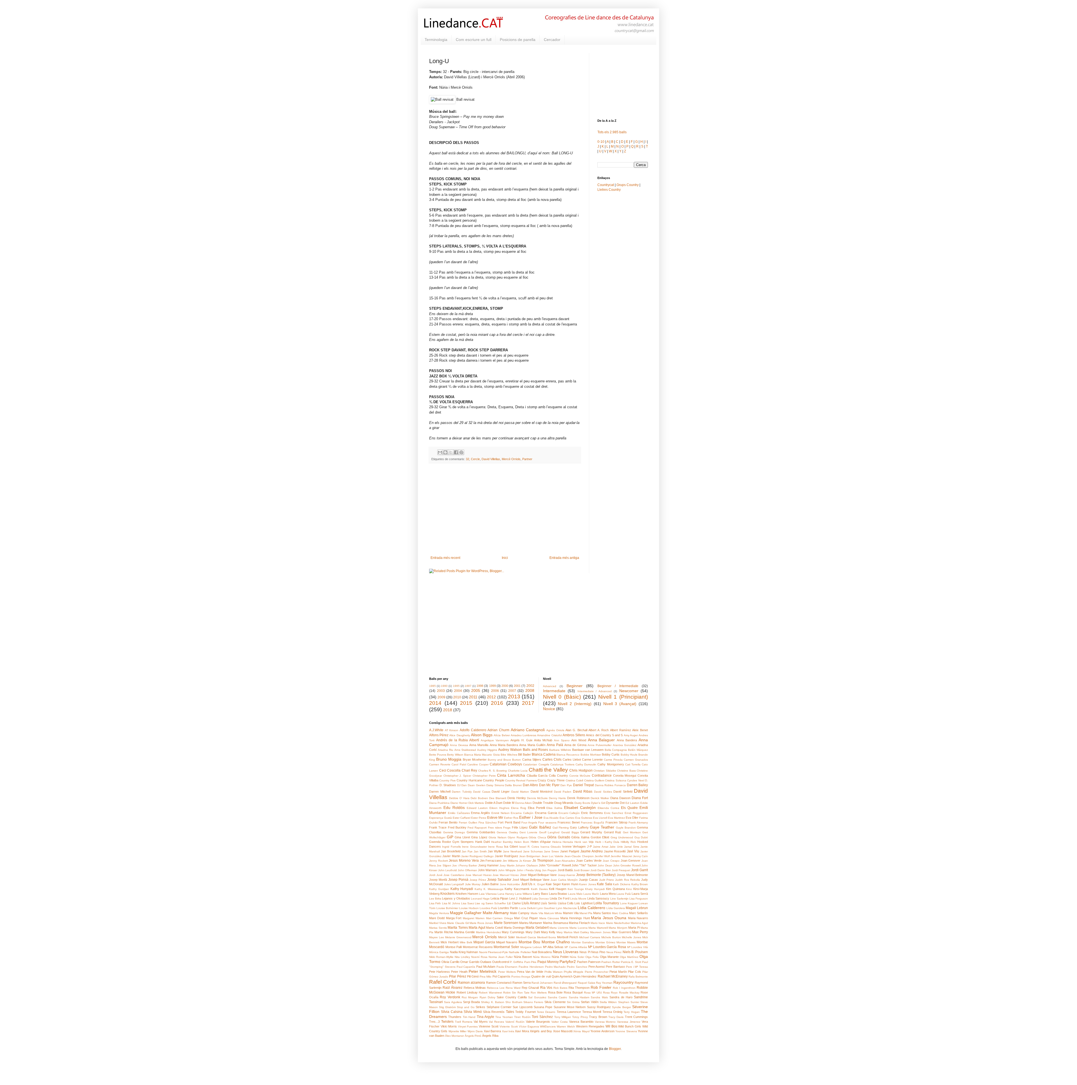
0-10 (600, 142)
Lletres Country (609, 190)
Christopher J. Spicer (457, 775)
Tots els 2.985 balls (612, 132)
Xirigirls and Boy (541, 1031)
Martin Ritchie (443, 932)
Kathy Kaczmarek (517, 889)
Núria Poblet (560, 956)
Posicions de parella (517, 39)
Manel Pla (585, 913)
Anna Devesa (459, 745)
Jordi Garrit (639, 870)
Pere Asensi (596, 966)
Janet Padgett (569, 851)
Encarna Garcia (546, 813)
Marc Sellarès (638, 913)
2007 (512, 691)
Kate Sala (604, 884)
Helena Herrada (562, 841)
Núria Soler (577, 956)
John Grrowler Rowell (627, 865)
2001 (517, 685)
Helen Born (521, 841)
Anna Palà (555, 745)
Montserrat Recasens (478, 947)
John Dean (605, 865)
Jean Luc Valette (553, 856)
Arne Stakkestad (465, 749)
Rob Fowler (601, 987)
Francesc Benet (569, 822)
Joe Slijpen (444, 865)
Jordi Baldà (565, 870)
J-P (589, 846)
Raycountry (623, 982)
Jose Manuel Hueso (478, 875)
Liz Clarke (514, 903)
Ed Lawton (632, 802)
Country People (493, 780)
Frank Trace (438, 827)
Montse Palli (453, 947)
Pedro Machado (555, 966)
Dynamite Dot (615, 802)
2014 (435, 703)
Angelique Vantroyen (495, 740)
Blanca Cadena (544, 754)
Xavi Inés (508, 1031)
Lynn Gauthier (546, 908)
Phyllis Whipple (573, 971)
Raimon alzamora (471, 983)
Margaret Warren (474, 918)
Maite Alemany (496, 912)
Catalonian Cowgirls (536, 764)
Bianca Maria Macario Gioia (482, 754)
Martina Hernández (488, 932)
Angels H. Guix (521, 740)
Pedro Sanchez (577, 966)
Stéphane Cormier (499, 1007)
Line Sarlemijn (619, 898)
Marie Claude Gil (457, 923)
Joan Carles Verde (589, 860)
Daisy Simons (495, 785)
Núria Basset (523, 956)
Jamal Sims (631, 846)
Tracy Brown (598, 1017)
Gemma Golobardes (481, 832)
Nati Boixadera (542, 952)
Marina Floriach (579, 923)
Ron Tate (523, 992)
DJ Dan (462, 785)
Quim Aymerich (562, 976)
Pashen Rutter (610, 962)
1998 (480, 685)
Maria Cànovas (549, 918)
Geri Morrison (632, 832)
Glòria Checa (537, 837)
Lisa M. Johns (451, 903)
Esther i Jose (530, 817)
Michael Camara (589, 937)
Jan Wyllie (495, 851)
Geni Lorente (528, 832)
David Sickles (603, 791)
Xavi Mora (522, 1031)
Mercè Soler (506, 937)
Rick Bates (560, 987)
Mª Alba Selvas (553, 947)
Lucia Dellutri (527, 908)
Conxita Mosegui (624, 775)
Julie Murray (473, 884)
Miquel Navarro (506, 942)
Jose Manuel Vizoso (506, 875)
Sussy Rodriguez (599, 1007)
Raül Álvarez (452, 988)
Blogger (615, 1049)
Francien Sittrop (616, 822)
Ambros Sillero (574, 735)
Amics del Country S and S (604, 735)
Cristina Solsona (615, 780)
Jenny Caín (640, 856)
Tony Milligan (562, 1017)
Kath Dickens (621, 884)
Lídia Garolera (615, 908)
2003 (441, 691)
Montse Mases (626, 942)
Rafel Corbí (442, 982)
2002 (530, 686)
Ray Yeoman (604, 982)
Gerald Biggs (570, 832)
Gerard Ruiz (613, 832)
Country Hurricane (469, 780)
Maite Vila (537, 913)
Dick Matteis (476, 802)
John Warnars (487, 870)
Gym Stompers (463, 841)
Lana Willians (523, 893)
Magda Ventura (439, 913)
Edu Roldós (454, 807)
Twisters (447, 1022)
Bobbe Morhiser (591, 754)
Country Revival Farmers (521, 780)
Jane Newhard (512, 851)
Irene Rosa (495, 846)
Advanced (549, 686)
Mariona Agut (639, 923)
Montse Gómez (605, 942)
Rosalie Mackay (629, 992)
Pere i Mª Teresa (637, 966)
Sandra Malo (599, 997)
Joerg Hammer (488, 865)
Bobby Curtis (611, 754)
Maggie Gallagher (466, 912)
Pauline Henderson (531, 966)
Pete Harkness (439, 971)
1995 (456, 685)
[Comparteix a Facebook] (456, 452)
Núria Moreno (542, 956)
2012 (491, 697)
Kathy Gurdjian (439, 889)
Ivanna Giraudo (550, 846)
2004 (458, 691)
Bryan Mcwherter (475, 759)
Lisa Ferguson (638, 898)
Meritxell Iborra (546, 937)
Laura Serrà (640, 893)
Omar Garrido (469, 962)
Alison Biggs (482, 735)
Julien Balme (490, 884)
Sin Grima (573, 1002)
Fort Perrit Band (509, 822)
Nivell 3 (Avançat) (620, 703)
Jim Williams (510, 860)
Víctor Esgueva (529, 1026)
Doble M (508, 802)
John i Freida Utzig (529, 870)
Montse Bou (529, 942)
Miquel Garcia (484, 942)
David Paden (563, 791)
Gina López (479, 837)
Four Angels (529, 822)
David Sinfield (622, 791)
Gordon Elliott (600, 837)
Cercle (475, 459)
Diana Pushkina (439, 802)
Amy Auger (631, 735)
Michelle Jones (631, 937)
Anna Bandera (627, 740)
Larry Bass (540, 893)
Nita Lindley (462, 956)
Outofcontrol (500, 962)
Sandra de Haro (620, 997)
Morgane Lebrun (531, 947)
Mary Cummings (513, 932)
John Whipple (507, 870)
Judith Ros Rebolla (627, 879)
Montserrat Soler (506, 947)
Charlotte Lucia (518, 770)
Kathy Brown (639, 884)
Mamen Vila (571, 913)
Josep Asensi (566, 875)
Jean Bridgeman (529, 856)
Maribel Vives (437, 923)
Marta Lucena (578, 927)
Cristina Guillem (594, 780)
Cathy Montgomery (610, 764)
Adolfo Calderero (473, 730)
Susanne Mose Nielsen (570, 1007)
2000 (504, 685)
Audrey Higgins (487, 749)
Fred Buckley (457, 827)
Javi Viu (633, 851)
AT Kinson (452, 730)
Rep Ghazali (530, 987)
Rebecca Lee (496, 987)
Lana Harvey (506, 893)
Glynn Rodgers (518, 837)
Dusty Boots (582, 802)
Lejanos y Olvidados (456, 898)
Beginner (575, 685)
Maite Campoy (520, 913)
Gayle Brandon (626, 827)
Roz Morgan (470, 997)
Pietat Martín (618, 971)
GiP (450, 837)
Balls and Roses (535, 750)
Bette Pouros (437, 754)
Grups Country (627, 185)
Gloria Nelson (498, 837)
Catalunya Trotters (562, 764)
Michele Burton (611, 937)
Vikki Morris (449, 1026)
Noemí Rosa (479, 956)
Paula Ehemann (507, 966)
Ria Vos (546, 988)
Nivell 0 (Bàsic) (562, 697)
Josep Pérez (478, 879)
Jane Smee (551, 851)
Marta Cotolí (494, 927)
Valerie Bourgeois (538, 1021)
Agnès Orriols (555, 730)
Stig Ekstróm (447, 1007)
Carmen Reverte (439, 764)
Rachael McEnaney (613, 976)
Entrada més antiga (564, 558)
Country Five (447, 780)
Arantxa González (624, 745)
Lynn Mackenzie (566, 908)
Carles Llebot (572, 759)
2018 (447, 710)
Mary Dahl (533, 932)
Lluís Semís (549, 903)
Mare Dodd (437, 918)
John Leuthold (447, 870)
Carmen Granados (636, 759)
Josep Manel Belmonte (632, 875)
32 (467, 459)
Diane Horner (459, 802)
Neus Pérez (614, 952)
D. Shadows (447, 785)
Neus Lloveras (565, 951)
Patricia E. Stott (631, 962)
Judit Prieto (606, 879)
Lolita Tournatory (606, 903)
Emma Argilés (480, 813)
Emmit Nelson (500, 813)
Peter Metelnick (482, 971)
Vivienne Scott (488, 1026)
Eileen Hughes (499, 807)
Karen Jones (587, 884)
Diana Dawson (620, 798)
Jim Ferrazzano (491, 860)
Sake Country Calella (512, 997)
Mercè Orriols (511, 459)
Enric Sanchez (613, 813)
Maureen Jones (600, 932)
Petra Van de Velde (530, 971)
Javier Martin (451, 856)
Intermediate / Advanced (594, 691)
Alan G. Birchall (576, 730)
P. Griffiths (516, 962)
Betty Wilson (455, 754)
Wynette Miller (457, 1031)
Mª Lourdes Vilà (637, 947)
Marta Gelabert (537, 928)
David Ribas (583, 791)
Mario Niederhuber (618, 923)
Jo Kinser (525, 860)
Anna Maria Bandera (504, 745)
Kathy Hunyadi (461, 889)
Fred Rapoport (477, 827)
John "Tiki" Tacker (584, 865)
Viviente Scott (509, 1026)
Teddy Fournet (525, 1011)
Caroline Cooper (478, 764)
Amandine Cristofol (549, 735)
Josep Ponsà (458, 880)
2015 (466, 703)
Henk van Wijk (584, 841)
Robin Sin (509, 992)
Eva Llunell (600, 817)
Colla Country (558, 775)
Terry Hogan (631, 1011)
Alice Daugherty (459, 735)
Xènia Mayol (581, 1031)
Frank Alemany (638, 822)
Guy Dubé (641, 837)
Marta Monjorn (618, 927)
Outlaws (485, 962)
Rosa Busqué (573, 992)
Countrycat (605, 185)
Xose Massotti (562, 1031)
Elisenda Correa (608, 807)
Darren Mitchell (439, 791)
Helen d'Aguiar (541, 841)
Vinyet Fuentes (468, 1026)
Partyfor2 (568, 961)
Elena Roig (518, 807)
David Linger (501, 791)
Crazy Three (556, 780)
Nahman (472, 952)
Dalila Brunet (513, 785)
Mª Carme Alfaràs (576, 947)
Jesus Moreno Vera (463, 861)
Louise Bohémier (447, 908)
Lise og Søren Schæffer (490, 903)
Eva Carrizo (567, 817)
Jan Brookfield (451, 851)
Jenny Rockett (438, 860)
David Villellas (491, 459)
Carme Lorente (592, 759)
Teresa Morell (591, 1011)
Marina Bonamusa (555, 923)
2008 (529, 690)
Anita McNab (543, 740)
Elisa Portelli (536, 807)
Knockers (447, 894)
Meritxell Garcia (526, 937)
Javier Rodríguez (506, 856)
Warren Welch (566, 1026)
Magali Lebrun (637, 908)
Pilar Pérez (457, 976)
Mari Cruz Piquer (526, 918)
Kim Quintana (615, 889)
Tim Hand (469, 1017)
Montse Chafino (556, 942)
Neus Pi (584, 952)
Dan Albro (530, 785)
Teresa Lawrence (569, 1011)
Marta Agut (477, 928)
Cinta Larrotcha (511, 775)
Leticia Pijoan (499, 898)
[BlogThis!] (445, 452)
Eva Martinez (616, 817)
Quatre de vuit (541, 976)
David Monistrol (542, 791)
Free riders (495, 827)
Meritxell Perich (567, 937)
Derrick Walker (600, 798)
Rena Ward (513, 987)
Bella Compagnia (616, 749)
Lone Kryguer (629, 903)
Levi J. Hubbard (520, 898)
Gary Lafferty (579, 827)
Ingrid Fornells (451, 846)
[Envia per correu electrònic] (440, 452)
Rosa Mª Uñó (593, 992)
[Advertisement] (505, 509)
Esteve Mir (495, 818)
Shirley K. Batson (492, 1002)
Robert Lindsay (467, 992)
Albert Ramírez (620, 730)
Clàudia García (537, 775)
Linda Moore (578, 898)
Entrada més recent (445, 558)
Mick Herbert (450, 942)
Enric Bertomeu (592, 813)
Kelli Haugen (557, 889)
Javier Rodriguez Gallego (477, 856)
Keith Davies (539, 889)
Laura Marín (591, 893)
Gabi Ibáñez (540, 827)
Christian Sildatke (604, 770)
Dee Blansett (497, 798)
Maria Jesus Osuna (608, 918)
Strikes (480, 1007)
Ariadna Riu (445, 749)
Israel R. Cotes (529, 846)
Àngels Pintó (473, 1035)
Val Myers (481, 1021)
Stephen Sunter (628, 1002)
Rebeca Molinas (475, 987)
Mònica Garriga (439, 952)
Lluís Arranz (531, 903)
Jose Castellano (453, 875)
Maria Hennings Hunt (575, 918)
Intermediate (554, 691)
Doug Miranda (563, 802)
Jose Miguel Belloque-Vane (538, 875)
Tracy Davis (615, 1017)
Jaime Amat (600, 846)
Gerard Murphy (591, 832)
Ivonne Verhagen (574, 846)
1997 (468, 685)
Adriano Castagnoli (528, 730)
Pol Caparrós (501, 976)
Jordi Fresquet (621, 870)
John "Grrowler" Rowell (555, 865)
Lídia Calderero (591, 907)
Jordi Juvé (436, 875)
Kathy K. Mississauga (489, 889)
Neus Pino (598, 952)
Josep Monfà (438, 879)
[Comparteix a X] (451, 452)
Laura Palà (623, 893)
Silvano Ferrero (533, 1002)
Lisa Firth (435, 903)
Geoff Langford (549, 832)
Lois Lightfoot (583, 903)
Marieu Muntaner (530, 923)
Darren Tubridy (462, 791)
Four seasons (547, 822)
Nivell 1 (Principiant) (623, 697)
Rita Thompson (579, 987)
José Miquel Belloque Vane (530, 879)
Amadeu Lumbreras (523, 735)
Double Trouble (543, 802)
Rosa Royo (610, 992)
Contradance (602, 775)
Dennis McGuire (537, 798)
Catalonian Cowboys (506, 764)
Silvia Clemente (554, 1002)
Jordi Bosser (582, 870)
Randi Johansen (542, 982)
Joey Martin (507, 865)
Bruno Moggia (448, 759)
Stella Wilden (608, 1002)
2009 (441, 697)
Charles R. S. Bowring (492, 770)
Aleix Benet (640, 730)
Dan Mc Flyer (549, 785)
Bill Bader (524, 754)
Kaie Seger (553, 884)
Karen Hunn (570, 884)
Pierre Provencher (596, 971)
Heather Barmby (502, 841)
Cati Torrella (633, 764)
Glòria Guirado (558, 837)
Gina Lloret (462, 837)
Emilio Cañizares (459, 813)
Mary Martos (564, 932)
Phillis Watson (553, 971)
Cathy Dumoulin (586, 764)
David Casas (481, 791)
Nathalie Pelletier (520, 952)
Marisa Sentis (438, 927)
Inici (505, 558)
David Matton (520, 791)
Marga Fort (453, 918)
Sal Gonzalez (537, 997)
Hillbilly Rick (628, 841)
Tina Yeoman (504, 1017)
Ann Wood (578, 740)
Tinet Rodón (522, 1017)
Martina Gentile (464, 932)
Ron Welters (539, 992)
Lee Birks (435, 898)
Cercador (552, 39)
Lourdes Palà (488, 908)
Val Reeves (496, 1021)
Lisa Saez (467, 903)
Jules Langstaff (454, 884)
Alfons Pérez (438, 735)
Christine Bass (626, 770)
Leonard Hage (480, 898)
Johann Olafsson (527, 865)
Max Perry (640, 932)
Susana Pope (543, 1007)
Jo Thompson (542, 861)
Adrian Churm (498, 730)
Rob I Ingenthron (624, 987)
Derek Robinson (578, 798)
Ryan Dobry (487, 997)
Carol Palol (459, 764)
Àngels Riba (490, 1035)
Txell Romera (463, 1021)
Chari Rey (469, 770)
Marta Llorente (559, 927)
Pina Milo (485, 976)
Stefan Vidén (589, 1002)
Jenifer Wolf (602, 856)
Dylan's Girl (598, 802)
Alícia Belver (502, 735)
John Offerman (467, 870)
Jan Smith (480, 851)
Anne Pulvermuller (599, 745)
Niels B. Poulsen (635, 952)
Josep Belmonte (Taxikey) (596, 875)
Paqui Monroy (548, 962)
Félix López (520, 827)
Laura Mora (608, 893)
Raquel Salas (586, 982)
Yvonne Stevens (626, 1031)
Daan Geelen (476, 785)
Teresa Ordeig (612, 1011)
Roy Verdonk (450, 997)
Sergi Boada (471, 1002)
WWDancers (548, 1026)
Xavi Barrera (492, 1031)
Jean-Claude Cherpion (578, 856)
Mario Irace (598, 923)
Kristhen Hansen (466, 893)
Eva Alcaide (551, 817)
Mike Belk (466, 942)
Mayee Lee (436, 937)
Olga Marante (609, 956)
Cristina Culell (574, 780)
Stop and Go (466, 1007)
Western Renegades (590, 1026)
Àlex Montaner (454, 1035)
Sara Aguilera (453, 1002)
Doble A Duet (493, 802)
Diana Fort (640, 798)
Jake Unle (616, 846)
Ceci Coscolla (450, 770)
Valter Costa (559, 1021)
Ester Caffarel (461, 817)
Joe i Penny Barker (464, 865)
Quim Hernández (585, 976)
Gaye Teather (602, 827)
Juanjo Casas (588, 879)
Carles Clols (551, 759)
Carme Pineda (613, 759)
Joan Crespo (611, 860)
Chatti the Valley (548, 770)
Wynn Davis (475, 1031)
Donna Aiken (523, 802)
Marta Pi (634, 927)
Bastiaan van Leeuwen (588, 749)
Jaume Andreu (591, 851)
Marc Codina (620, 913)
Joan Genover (631, 860)
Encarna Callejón (522, 813)
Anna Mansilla (478, 745)
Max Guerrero (621, 932)
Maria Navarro (638, 918)
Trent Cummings (636, 1017)
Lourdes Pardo (508, 908)
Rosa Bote (555, 992)
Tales (510, 1012)
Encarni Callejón (569, 813)
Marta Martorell (598, 927)
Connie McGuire (580, 775)
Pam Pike (530, 962)
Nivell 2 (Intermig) (575, 703)
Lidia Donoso (540, 898)
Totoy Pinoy (580, 1017)
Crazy (542, 780)
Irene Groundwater (474, 846)
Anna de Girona (575, 745)
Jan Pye (467, 851)
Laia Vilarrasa (488, 893)
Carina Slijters (531, 759)
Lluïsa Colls (566, 903)
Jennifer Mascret (621, 856)
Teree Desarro (546, 1011)
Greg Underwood (622, 837)
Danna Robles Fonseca (610, 785)
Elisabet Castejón (580, 807)
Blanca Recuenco (567, 754)
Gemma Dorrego (454, 832)
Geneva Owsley (507, 832)
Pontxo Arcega (520, 976)
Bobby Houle (629, 754)
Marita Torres (458, 928)
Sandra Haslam (579, 997)
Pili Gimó (473, 976)
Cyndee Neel (635, 780)
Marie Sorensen (506, 923)
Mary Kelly (548, 932)
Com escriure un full (473, 39)
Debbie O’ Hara (459, 798)
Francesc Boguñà (592, 822)
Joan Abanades (564, 860)
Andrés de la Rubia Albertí (457, 740)
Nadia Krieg (458, 952)
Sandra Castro (557, 997)
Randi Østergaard (565, 982)
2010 (457, 697)
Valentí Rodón (514, 1021)
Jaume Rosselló (615, 851)
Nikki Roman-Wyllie (441, 956)
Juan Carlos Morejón (564, 879)
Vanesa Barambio (581, 1021)
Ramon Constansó (499, 982)
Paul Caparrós (466, 966)
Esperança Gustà (440, 817)
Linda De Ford (559, 898)
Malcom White (553, 913)
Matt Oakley (581, 932)
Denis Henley (516, 798)
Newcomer (628, 691)
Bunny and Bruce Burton (504, 759)
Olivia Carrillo (450, 962)
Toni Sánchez (542, 1017)
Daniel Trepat (583, 785)
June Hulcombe (510, 884)
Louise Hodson (469, 908)
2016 (497, 703)
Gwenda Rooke (440, 841)
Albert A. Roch (598, 730)
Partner (527, 459)
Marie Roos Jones (481, 923)
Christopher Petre (484, 775)
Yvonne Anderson (602, 1031)
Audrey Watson (510, 750)
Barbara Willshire (560, 749)
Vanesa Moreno (605, 1021)
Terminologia (436, 39)
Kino (629, 889)
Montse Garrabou (582, 942)
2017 (528, 703)
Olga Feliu (592, 956)
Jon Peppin (549, 870)
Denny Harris (557, 798)
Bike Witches (509, 754)
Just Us (527, 884)
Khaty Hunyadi (595, 889)
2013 (514, 696)
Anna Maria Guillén (532, 745)
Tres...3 (434, 1021)
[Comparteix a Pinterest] (461, 452)
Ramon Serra (521, 982)
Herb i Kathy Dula (607, 841)
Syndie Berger (621, 1007)
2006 (495, 691)
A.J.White (436, 730)
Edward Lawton (477, 807)
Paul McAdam (485, 966)
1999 (492, 685)
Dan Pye (566, 785)
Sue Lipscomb (522, 1007)
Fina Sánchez (487, 822)
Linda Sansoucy (598, 898)
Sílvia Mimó (473, 1012)
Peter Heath (459, 971)
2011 (473, 697)
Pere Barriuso (615, 966)
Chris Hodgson (581, 770)
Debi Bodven (479, 798)
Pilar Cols (634, 971)
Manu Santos (602, 913)
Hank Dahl (482, 841)
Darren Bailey (637, 785)
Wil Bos (611, 1026)
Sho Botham (513, 1002)
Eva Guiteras (583, 817)
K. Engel (539, 884)
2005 (475, 690)
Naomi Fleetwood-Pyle (493, 952)
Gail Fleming (561, 827)
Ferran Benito (448, 822)
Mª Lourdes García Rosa (607, 947)
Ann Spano (562, 740)
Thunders (454, 1017)
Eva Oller (632, 817)
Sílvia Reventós (494, 1011)
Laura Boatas (558, 893)
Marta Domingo (514, 927)
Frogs (506, 827)
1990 (444, 685)
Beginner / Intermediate (617, 686)
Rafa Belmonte (638, 976)
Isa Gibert (511, 846)
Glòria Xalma (580, 837)
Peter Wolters (507, 971)
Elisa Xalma (554, 807)
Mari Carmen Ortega (499, 918)
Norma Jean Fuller (501, 956)
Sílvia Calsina (451, 1012)
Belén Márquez (638, 749)
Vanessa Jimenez (628, 1021)
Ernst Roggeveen (636, 813)
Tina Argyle (485, 1017)
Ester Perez (478, 817)
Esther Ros (511, 817)
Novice (549, 708)
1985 (432, 685)
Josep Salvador (499, 880)
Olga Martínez (629, 956)
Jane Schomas (533, 851)
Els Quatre (629, 808)
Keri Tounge (576, 889)
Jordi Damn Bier (600, 870)
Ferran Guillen (468, 822)
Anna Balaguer (601, 740)
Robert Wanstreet (490, 992)
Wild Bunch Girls (629, 1026)
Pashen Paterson (588, 962)
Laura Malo (575, 893)
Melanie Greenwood (458, 937)
